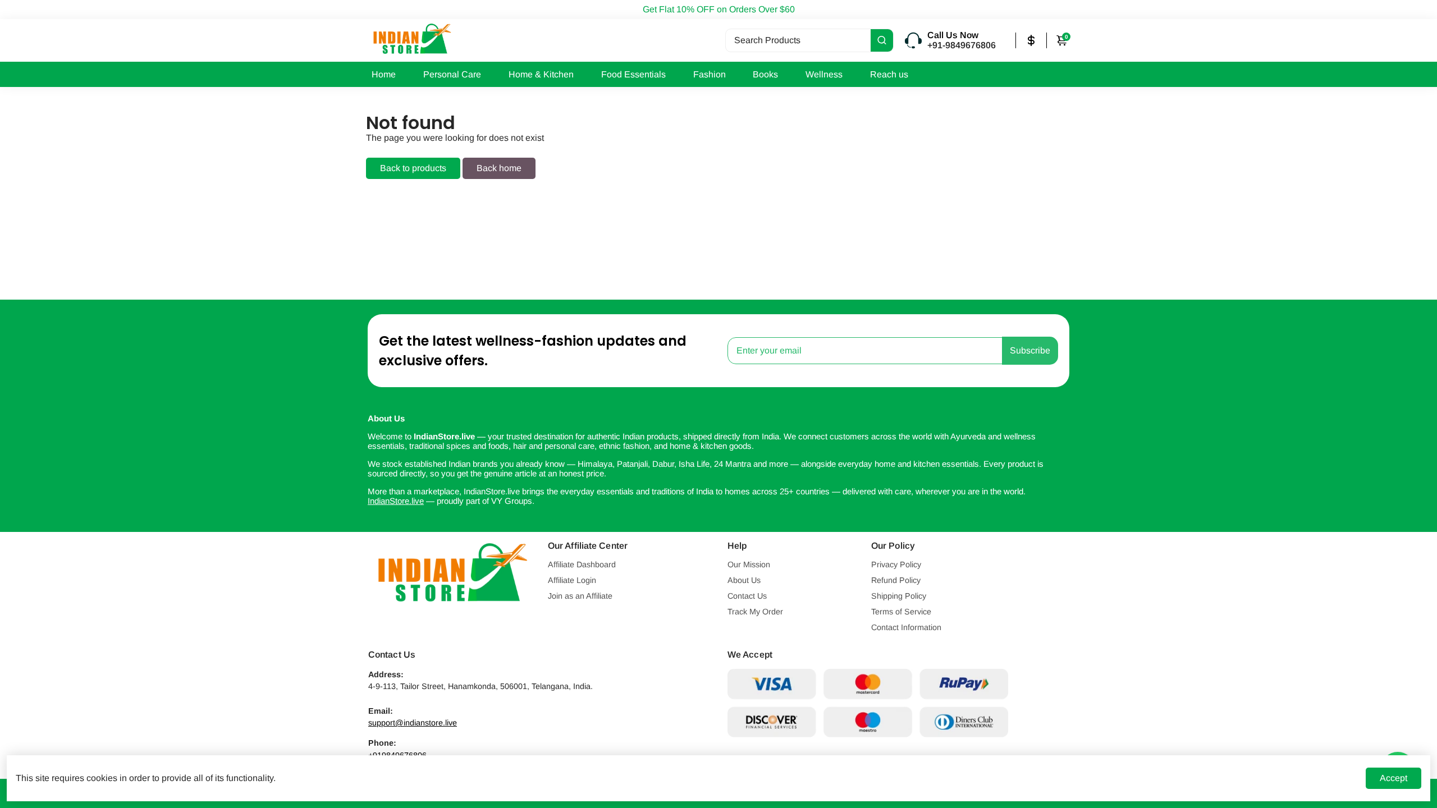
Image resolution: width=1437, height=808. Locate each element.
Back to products (413, 168)
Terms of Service (901, 611)
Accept (1393, 778)
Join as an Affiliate (580, 595)
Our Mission (748, 564)
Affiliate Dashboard (582, 564)
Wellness (824, 74)
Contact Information (906, 627)
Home (384, 74)
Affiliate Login (572, 580)
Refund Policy (896, 580)
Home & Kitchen (541, 74)
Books (765, 74)
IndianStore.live (396, 501)
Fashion (709, 74)
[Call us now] (959, 40)
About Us (744, 580)
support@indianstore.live (412, 722)
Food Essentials (633, 74)
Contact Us (747, 595)
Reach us (889, 74)
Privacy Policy (896, 564)
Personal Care (452, 74)
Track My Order (755, 611)
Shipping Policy (898, 595)
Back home (499, 168)
